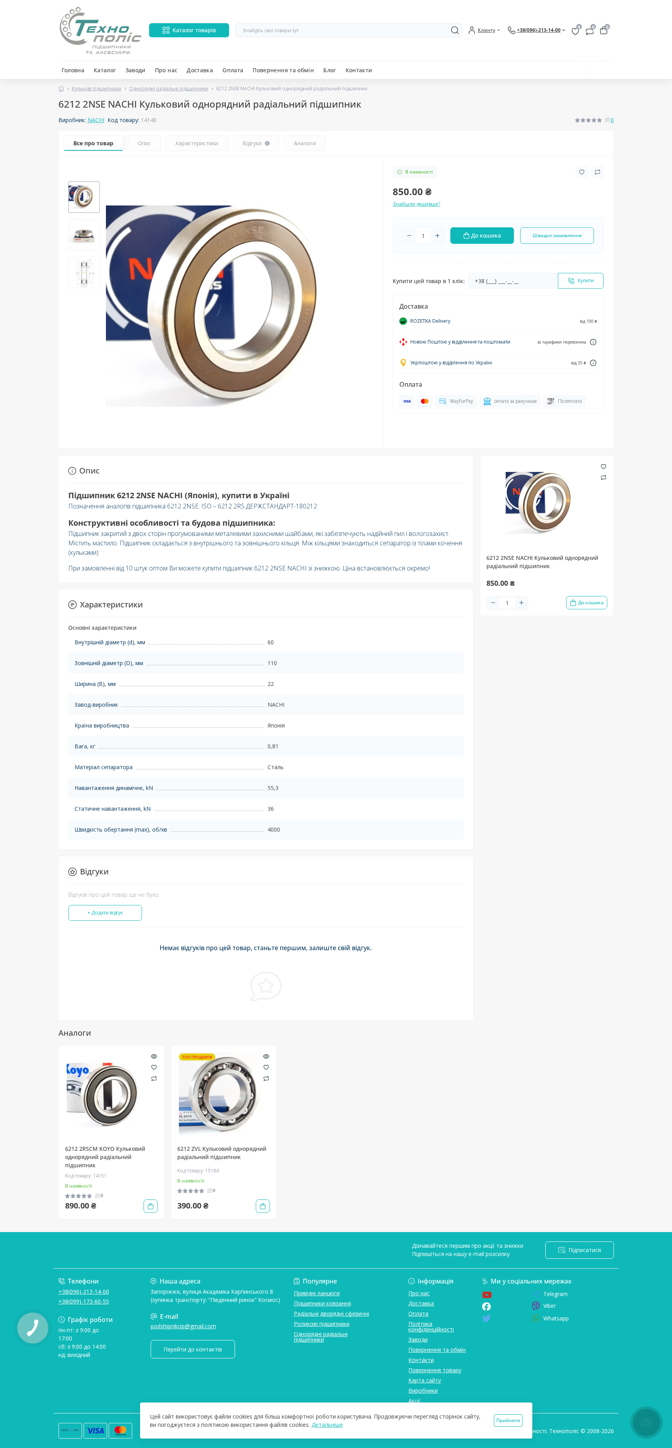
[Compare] (154, 1078)
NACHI (95, 120)
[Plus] (437, 235)
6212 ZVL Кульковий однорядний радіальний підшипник (221, 1153)
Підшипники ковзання (322, 1303)
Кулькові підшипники (96, 88)
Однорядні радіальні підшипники (168, 88)
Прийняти (508, 1420)
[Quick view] (154, 1056)
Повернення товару (434, 1370)
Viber (549, 1305)
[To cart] (151, 1206)
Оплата (232, 70)
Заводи (136, 70)
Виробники (423, 1390)
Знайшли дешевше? (416, 204)
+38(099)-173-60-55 (83, 1301)
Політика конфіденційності (431, 1326)
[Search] (455, 30)
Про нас (166, 70)
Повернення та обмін (283, 70)
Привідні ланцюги (317, 1293)
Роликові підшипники (322, 1323)
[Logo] (100, 30)
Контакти (359, 70)
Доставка (200, 70)
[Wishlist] (154, 1067)
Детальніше (327, 1424)
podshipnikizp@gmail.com (183, 1326)
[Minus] (409, 235)
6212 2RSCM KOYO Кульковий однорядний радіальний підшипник (105, 1157)
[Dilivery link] (593, 342)
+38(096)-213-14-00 (83, 1291)
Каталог (105, 70)
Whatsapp (556, 1318)
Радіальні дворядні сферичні (331, 1313)
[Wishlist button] (581, 172)
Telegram (555, 1294)
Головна (73, 70)
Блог (329, 70)
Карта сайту (424, 1380)
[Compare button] (597, 172)
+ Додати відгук (105, 912)
